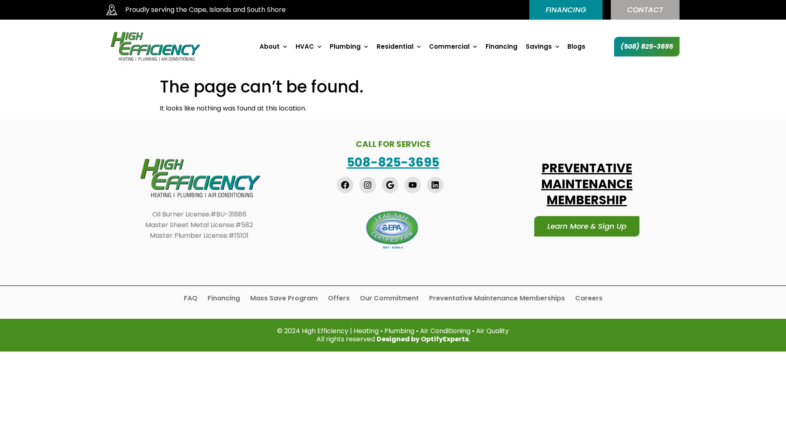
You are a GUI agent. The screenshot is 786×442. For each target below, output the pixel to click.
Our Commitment (389, 298)
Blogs (576, 47)
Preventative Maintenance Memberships (497, 298)
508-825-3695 (393, 162)
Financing (501, 47)
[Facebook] (345, 185)
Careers (589, 298)
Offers (339, 298)
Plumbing (345, 47)
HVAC (305, 47)
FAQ (190, 298)
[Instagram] (367, 185)
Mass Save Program (284, 298)
